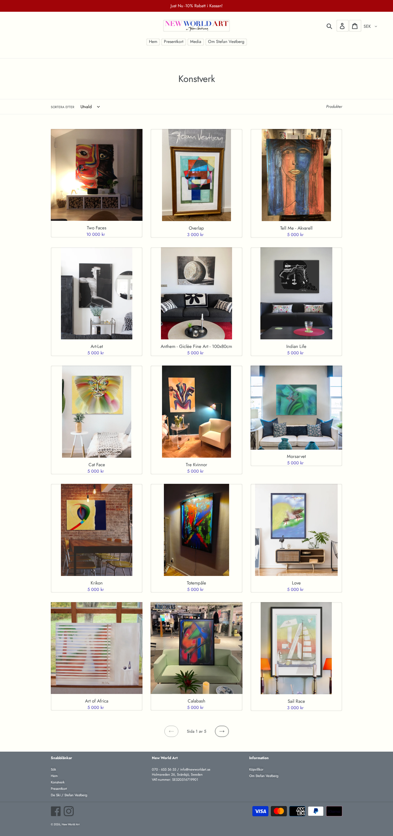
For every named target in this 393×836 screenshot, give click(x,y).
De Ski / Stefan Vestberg (69, 795)
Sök (53, 769)
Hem (54, 775)
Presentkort (59, 788)
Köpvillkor (256, 769)
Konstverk (58, 782)
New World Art (71, 824)
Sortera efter (62, 107)
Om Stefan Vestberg (263, 775)
